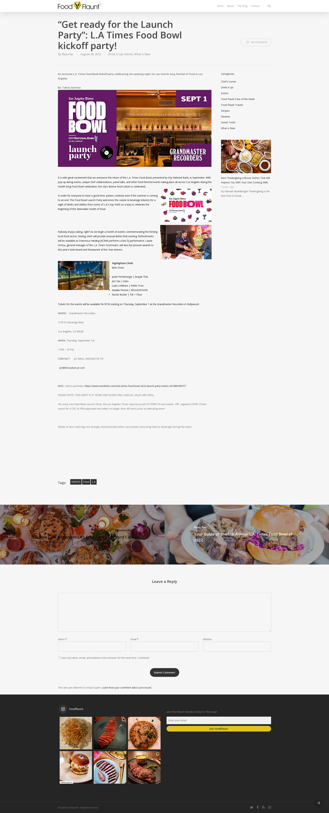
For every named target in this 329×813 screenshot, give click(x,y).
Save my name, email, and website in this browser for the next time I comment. (105, 657)
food (86, 481)
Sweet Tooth (228, 122)
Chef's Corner (228, 81)
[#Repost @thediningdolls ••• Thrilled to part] (110, 767)
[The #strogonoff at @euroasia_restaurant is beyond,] (76, 733)
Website (207, 639)
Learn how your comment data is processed (126, 687)
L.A (93, 481)
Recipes (225, 110)
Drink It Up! (115, 54)
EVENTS (75, 481)
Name (62, 639)
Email (134, 639)
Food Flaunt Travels (232, 104)
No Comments (258, 42)
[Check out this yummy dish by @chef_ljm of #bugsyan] (144, 767)
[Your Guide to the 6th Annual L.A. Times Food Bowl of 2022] (246, 535)
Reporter (68, 54)
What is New (142, 54)
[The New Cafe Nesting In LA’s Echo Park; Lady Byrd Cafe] (82, 535)
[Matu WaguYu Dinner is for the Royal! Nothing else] (110, 733)
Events (128, 54)
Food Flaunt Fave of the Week (238, 99)
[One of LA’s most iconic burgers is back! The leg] (76, 767)
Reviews (225, 116)
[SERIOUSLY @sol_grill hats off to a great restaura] (144, 733)
